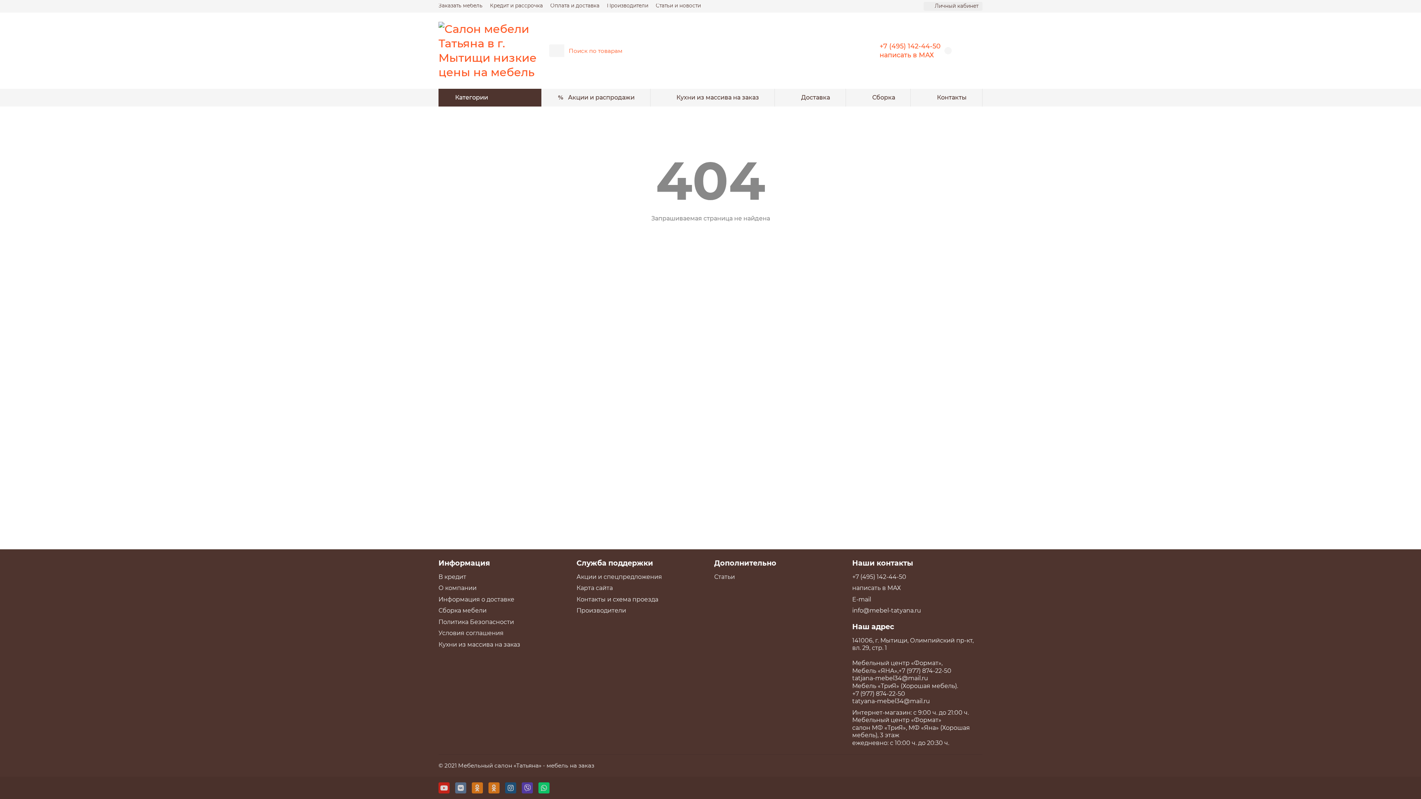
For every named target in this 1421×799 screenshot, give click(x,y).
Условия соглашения (471, 633)
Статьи (724, 576)
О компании (458, 587)
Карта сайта (595, 587)
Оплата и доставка (574, 6)
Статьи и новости (678, 6)
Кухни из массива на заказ (717, 97)
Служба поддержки (615, 563)
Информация (464, 563)
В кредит (452, 576)
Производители (627, 6)
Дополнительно (745, 563)
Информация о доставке (476, 599)
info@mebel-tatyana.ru (886, 610)
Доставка (815, 97)
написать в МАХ (907, 55)
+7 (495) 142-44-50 (910, 46)
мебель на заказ (570, 765)
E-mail (861, 599)
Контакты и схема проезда (617, 599)
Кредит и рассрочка (516, 6)
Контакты (952, 97)
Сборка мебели (463, 610)
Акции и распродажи (601, 97)
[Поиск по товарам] (843, 51)
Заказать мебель (461, 6)
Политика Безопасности (476, 622)
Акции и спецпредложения (619, 576)
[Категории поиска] (556, 50)
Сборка (883, 97)
